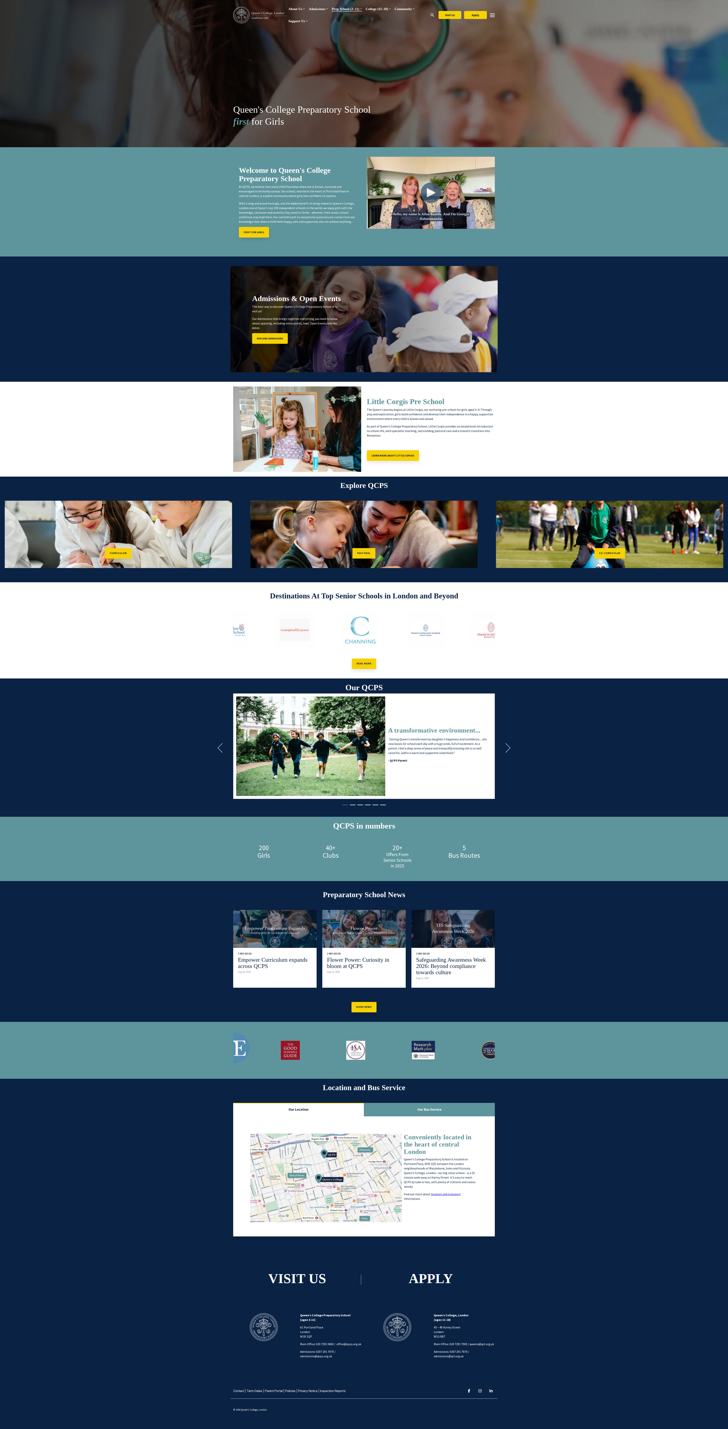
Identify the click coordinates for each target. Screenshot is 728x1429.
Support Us (296, 21)
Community (403, 9)
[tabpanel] (364, 746)
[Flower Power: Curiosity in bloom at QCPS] (364, 929)
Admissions (317, 9)
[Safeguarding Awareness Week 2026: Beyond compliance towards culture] (453, 929)
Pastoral (364, 553)
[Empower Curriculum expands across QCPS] (275, 929)
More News (364, 1007)
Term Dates (254, 1391)
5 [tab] (374, 806)
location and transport (446, 1194)
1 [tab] (344, 806)
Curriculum (118, 553)
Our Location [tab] (298, 1109)
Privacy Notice (308, 1391)
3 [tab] (359, 806)
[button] (492, 15)
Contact (238, 1391)
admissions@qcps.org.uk (316, 1356)
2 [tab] (352, 806)
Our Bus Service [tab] (429, 1109)
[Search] (432, 15)
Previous (222, 748)
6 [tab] (382, 806)
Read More (364, 663)
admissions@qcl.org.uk (449, 1356)
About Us (295, 9)
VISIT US (297, 1278)
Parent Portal (274, 1391)
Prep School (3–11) (345, 9)
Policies (290, 1391)
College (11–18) (377, 9)
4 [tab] (367, 806)
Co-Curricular (609, 553)
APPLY (431, 1278)
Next (506, 748)
